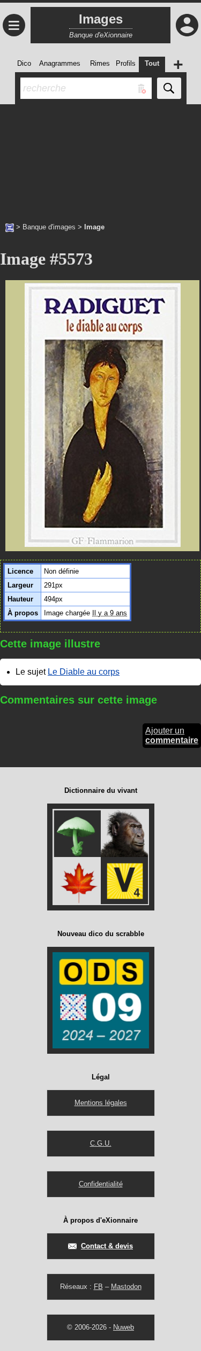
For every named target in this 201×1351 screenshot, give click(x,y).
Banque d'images (49, 227)
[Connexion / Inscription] (187, 25)
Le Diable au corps (84, 671)
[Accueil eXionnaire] (9, 226)
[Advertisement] (100, 157)
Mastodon (126, 1287)
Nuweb (123, 1327)
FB (98, 1287)
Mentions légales (101, 1103)
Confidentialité (101, 1184)
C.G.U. (100, 1143)
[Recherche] (169, 88)
